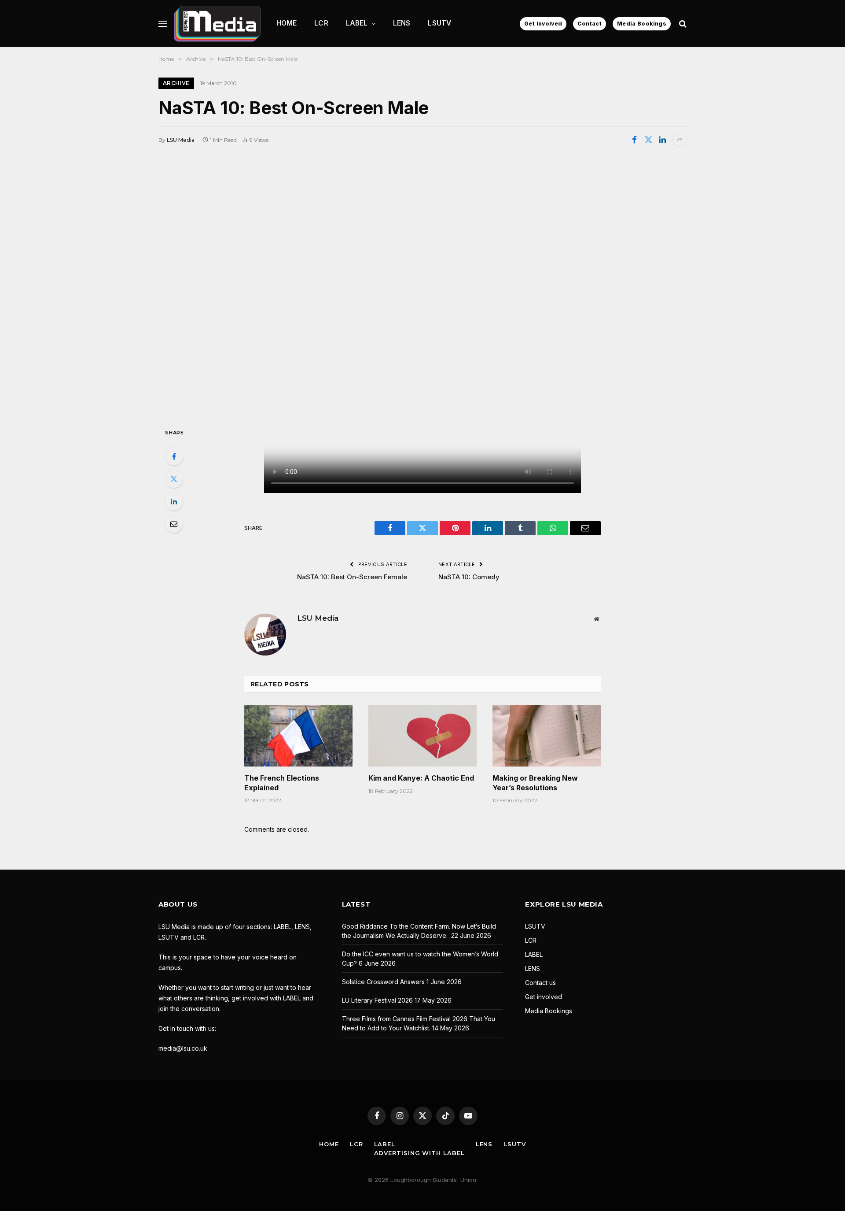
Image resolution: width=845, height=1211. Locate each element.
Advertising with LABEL (419, 1152)
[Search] (682, 23)
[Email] (174, 524)
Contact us (540, 982)
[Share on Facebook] (634, 140)
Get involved (543, 996)
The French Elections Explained (281, 783)
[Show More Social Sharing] (679, 140)
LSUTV (439, 23)
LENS (402, 23)
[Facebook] (174, 456)
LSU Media (181, 140)
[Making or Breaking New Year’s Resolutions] (546, 735)
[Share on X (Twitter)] (648, 140)
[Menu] (162, 23)
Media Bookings (641, 23)
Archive (176, 83)
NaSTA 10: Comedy (469, 577)
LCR (321, 23)
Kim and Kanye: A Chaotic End (421, 778)
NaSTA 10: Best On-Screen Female (352, 577)
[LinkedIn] (174, 501)
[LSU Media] (217, 23)
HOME (286, 23)
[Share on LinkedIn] (662, 140)
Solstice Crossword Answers (383, 981)
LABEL (357, 23)
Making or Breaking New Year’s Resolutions (535, 783)
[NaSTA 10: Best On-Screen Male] (422, 286)
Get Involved (543, 23)
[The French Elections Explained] (298, 735)
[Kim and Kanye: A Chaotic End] (422, 735)
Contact (589, 23)
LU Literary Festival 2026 (377, 1000)
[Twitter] (174, 479)
